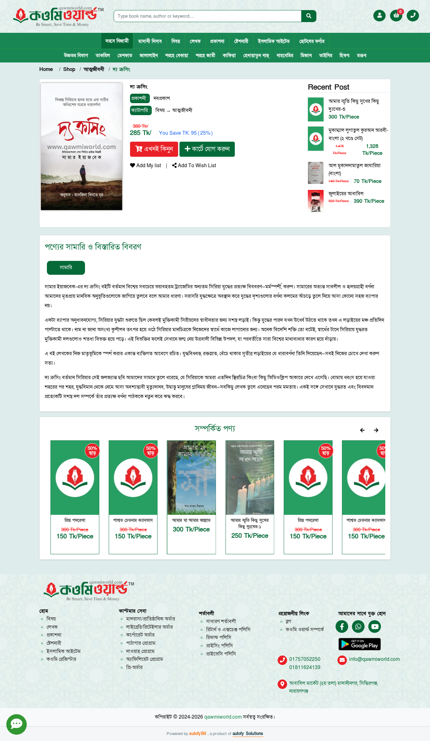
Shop (69, 69)
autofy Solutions (248, 734)
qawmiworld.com (223, 717)
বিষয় (176, 41)
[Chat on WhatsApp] (358, 627)
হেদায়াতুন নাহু (256, 55)
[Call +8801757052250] (413, 15)
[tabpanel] (215, 341)
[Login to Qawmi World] (379, 15)
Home (47, 69)
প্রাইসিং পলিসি (219, 645)
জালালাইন (149, 55)
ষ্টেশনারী (241, 41)
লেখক (195, 41)
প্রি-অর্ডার (134, 667)
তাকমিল (103, 55)
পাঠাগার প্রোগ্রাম (141, 643)
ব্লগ (288, 621)
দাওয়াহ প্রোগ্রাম (140, 651)
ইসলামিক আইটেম (274, 41)
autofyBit (198, 734)
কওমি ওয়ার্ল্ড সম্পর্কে (305, 629)
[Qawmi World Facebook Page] (342, 627)
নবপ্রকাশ (161, 98)
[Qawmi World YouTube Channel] (375, 627)
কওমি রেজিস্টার (61, 659)
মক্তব (361, 55)
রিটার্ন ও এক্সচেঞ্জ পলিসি (228, 629)
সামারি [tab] (66, 267)
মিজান (306, 55)
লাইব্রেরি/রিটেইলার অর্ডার (149, 627)
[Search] (308, 16)
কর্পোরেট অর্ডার (140, 635)
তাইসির (325, 55)
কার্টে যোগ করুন (209, 149)
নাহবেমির (285, 55)
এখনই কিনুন (158, 149)
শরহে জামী (205, 55)
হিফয (344, 55)
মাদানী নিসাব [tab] (150, 41)
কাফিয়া (229, 55)
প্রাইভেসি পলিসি (221, 653)
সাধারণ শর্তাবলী (221, 621)
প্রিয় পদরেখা (69, 520)
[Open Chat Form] (16, 724)
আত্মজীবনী (94, 69)
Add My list (148, 165)
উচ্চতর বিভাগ (76, 55)
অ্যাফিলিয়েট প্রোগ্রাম (144, 659)
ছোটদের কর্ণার (311, 41)
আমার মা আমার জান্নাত (186, 520)
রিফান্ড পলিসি (218, 637)
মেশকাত (124, 55)
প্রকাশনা (217, 41)
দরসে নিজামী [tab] (117, 41)
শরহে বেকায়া (176, 55)
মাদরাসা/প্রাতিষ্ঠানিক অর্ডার (150, 618)
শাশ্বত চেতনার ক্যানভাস (127, 520)
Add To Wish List (196, 165)
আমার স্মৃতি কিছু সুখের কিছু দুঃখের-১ (244, 523)
